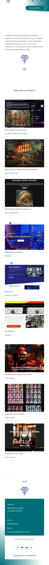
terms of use (19, 539)
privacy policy (29, 539)
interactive (17, 133)
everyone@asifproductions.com (18, 532)
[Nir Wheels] (24, 315)
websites (8, 256)
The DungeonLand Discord (16, 130)
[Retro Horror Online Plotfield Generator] (24, 153)
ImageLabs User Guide (14, 453)
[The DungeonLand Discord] (24, 114)
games (10, 133)
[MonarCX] (24, 275)
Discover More (34, 8)
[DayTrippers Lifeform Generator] (24, 193)
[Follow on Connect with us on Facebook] (17, 547)
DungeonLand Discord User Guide (18, 374)
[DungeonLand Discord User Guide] (24, 358)
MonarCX (9, 292)
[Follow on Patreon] (22, 547)
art (6, 133)
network (24, 133)
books (7, 378)
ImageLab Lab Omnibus (14, 414)
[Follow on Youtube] (27, 547)
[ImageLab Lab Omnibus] (24, 398)
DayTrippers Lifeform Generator (18, 209)
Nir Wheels (9, 331)
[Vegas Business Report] (24, 236)
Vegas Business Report (14, 252)
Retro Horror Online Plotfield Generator (21, 169)
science (12, 418)
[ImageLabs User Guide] (24, 437)
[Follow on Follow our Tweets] (31, 547)
